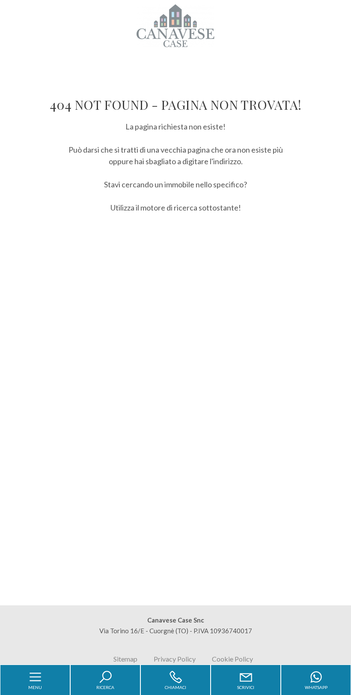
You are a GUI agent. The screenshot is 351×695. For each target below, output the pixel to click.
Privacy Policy (175, 659)
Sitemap (125, 659)
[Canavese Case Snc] (175, 25)
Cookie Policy (232, 659)
